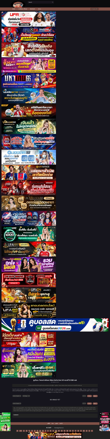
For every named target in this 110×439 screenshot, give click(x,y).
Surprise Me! (95, 9)
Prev (90, 396)
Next (95, 396)
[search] (52, 2)
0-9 (20, 430)
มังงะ (53, 423)
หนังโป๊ (61, 423)
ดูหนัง (56, 423)
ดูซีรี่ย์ (49, 423)
